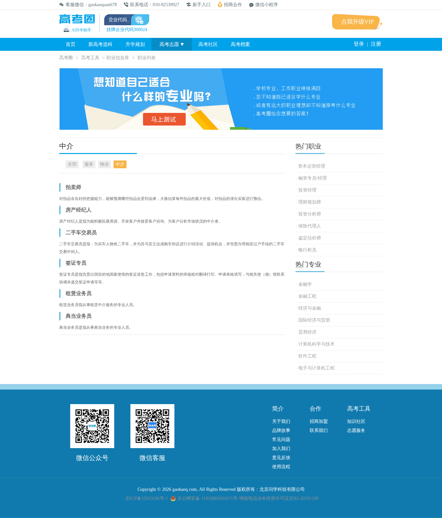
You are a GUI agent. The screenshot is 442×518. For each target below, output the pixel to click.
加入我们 (281, 448)
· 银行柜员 (305, 250)
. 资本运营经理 (310, 166)
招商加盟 (319, 421)
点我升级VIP (357, 21)
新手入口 (202, 4)
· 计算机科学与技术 (315, 344)
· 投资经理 (305, 190)
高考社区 (208, 44)
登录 (359, 44)
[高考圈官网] (77, 19)
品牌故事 (281, 430)
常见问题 (281, 439)
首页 (70, 44)
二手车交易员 (81, 232)
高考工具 (90, 57)
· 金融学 (303, 284)
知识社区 (356, 421)
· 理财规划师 (308, 202)
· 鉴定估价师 (308, 238)
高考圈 (66, 57)
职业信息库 (117, 57)
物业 (104, 164)
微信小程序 (266, 4)
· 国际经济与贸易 (312, 320)
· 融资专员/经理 (311, 178)
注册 (376, 44)
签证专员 (76, 263)
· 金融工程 (305, 296)
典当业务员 (79, 316)
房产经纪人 (79, 210)
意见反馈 (281, 457)
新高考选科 (100, 44)
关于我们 (281, 421)
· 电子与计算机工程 (315, 368)
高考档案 (240, 44)
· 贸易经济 (305, 332)
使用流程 (281, 466)
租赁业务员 (79, 293)
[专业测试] (221, 128)
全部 (72, 164)
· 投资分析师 (308, 214)
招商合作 (233, 4)
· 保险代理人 (308, 226)
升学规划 (135, 44)
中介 (120, 164)
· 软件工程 (305, 356)
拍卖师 (73, 187)
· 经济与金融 (308, 308)
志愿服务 (356, 430)
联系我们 (319, 430)
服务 (89, 164)
